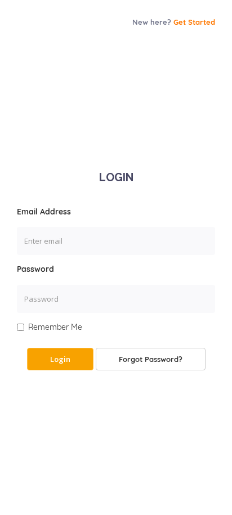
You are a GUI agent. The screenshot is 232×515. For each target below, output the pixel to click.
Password (35, 269)
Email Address (44, 212)
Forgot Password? (150, 359)
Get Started (194, 21)
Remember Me (55, 327)
